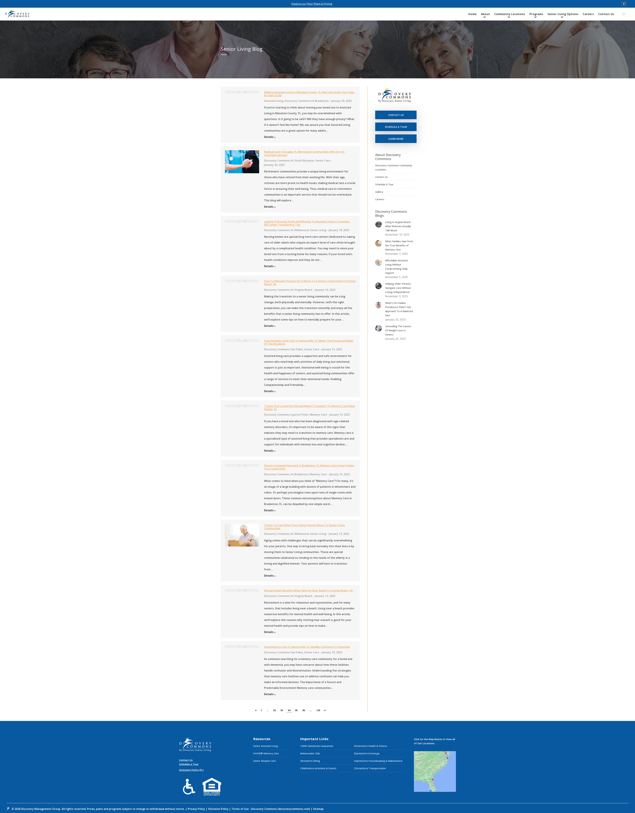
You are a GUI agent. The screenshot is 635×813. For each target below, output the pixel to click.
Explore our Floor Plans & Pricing (311, 4)
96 (303, 710)
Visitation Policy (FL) (191, 770)
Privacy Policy (197, 809)
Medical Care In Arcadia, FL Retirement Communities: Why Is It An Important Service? (304, 153)
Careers (379, 199)
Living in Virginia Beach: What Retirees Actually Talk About (398, 226)
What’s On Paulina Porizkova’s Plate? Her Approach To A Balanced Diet (399, 309)
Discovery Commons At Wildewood (286, 230)
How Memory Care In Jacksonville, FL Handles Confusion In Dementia (307, 647)
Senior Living (318, 230)
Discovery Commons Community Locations (393, 167)
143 (318, 710)
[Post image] (378, 224)
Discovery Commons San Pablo (283, 349)
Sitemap (318, 809)
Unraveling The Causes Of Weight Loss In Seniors (398, 330)
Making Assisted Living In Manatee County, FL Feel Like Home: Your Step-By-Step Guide (309, 93)
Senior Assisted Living (265, 746)
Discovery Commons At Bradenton (307, 101)
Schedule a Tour (188, 764)
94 (289, 710)
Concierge (367, 753)
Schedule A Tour (384, 184)
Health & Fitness (370, 746)
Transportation (370, 768)
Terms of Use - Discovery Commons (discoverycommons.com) (271, 809)
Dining (310, 760)
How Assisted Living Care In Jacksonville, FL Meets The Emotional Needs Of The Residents (308, 342)
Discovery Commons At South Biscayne (289, 160)
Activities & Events (318, 768)
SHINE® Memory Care (266, 753)
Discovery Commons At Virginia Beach (288, 290)
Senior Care (322, 160)
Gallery (379, 191)
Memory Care (318, 414)
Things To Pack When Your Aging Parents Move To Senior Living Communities (304, 526)
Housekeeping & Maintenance (378, 760)
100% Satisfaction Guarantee (316, 746)
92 (274, 710)
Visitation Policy (218, 809)
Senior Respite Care (264, 760)
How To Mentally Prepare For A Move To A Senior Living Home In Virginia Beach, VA (310, 282)
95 (296, 710)
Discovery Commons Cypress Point (286, 414)
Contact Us (381, 177)
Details (269, 137)
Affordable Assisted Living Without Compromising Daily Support (396, 266)
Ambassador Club (310, 753)
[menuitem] (472, 14)
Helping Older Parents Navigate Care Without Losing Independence (398, 288)
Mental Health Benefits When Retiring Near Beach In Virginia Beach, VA (308, 590)
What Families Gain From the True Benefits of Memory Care (399, 245)
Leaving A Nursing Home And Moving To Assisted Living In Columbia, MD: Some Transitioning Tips (307, 223)
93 (281, 710)
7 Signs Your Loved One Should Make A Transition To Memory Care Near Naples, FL (309, 407)
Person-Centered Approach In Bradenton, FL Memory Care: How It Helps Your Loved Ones (309, 467)
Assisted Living (273, 101)
